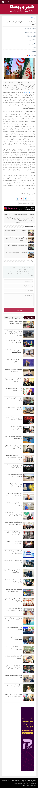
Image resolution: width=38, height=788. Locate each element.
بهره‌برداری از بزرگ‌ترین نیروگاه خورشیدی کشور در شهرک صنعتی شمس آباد (13, 333)
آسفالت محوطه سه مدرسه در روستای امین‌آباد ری (14, 475)
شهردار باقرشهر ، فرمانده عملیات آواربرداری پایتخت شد (14, 648)
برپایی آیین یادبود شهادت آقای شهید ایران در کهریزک (14, 466)
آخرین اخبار (28, 318)
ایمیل (32, 48)
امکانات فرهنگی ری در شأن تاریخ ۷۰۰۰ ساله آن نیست (13, 571)
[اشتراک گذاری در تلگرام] (25, 199)
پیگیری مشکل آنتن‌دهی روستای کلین (13, 676)
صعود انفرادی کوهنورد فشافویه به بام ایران (13, 504)
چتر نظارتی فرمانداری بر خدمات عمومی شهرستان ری (16, 239)
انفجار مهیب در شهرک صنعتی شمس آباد (16, 253)
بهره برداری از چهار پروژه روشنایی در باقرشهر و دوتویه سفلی (13, 447)
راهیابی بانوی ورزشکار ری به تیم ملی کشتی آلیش (13, 437)
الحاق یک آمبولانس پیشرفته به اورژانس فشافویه (13, 580)
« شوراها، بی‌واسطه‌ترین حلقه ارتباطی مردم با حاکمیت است (19, 214)
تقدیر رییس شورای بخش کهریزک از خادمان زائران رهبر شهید (13, 514)
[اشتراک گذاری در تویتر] (28, 199)
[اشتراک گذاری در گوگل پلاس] (21, 199)
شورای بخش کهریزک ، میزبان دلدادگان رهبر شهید (14, 533)
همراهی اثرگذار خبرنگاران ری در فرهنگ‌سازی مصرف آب (13, 341)
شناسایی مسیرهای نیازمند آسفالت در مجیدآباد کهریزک (13, 351)
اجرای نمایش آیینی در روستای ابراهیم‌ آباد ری (14, 542)
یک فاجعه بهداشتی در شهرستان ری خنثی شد (13, 600)
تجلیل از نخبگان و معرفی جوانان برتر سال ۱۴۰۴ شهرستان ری (13, 695)
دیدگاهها (8, 318)
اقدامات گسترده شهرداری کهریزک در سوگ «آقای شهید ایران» (13, 523)
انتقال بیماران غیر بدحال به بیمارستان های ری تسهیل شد (14, 494)
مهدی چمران (23, 194)
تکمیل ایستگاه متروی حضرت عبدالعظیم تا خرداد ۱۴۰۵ (14, 686)
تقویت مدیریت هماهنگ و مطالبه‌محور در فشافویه (16, 231)
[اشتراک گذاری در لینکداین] (17, 199)
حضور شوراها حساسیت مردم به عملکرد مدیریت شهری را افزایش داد (20, 23)
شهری (30, 17)
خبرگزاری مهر (26, 92)
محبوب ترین (19, 318)
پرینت (32, 51)
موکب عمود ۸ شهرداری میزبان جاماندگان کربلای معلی (14, 418)
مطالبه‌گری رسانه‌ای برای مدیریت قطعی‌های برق (13, 380)
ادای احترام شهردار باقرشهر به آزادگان (17, 245)
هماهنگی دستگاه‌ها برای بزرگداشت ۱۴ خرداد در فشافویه (14, 609)
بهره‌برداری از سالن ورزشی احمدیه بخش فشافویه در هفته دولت (13, 619)
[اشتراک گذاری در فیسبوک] (32, 199)
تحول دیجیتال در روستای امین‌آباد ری (13, 561)
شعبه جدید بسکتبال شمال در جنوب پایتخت (14, 638)
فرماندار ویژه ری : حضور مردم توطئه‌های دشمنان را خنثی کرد (14, 667)
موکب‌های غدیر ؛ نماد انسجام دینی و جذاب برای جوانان (14, 590)
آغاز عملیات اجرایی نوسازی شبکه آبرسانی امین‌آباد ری (13, 552)
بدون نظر (31, 44)
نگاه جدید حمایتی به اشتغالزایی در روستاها (13, 657)
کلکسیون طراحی (26, 785)
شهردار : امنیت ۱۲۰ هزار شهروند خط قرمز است (13, 628)
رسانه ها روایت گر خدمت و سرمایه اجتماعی (14, 361)
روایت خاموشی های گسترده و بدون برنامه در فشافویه (14, 485)
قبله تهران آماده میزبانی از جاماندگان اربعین (15, 427)
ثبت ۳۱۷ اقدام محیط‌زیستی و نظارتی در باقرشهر (14, 389)
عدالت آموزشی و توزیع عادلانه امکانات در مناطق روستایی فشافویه (14, 457)
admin (27, 28)
